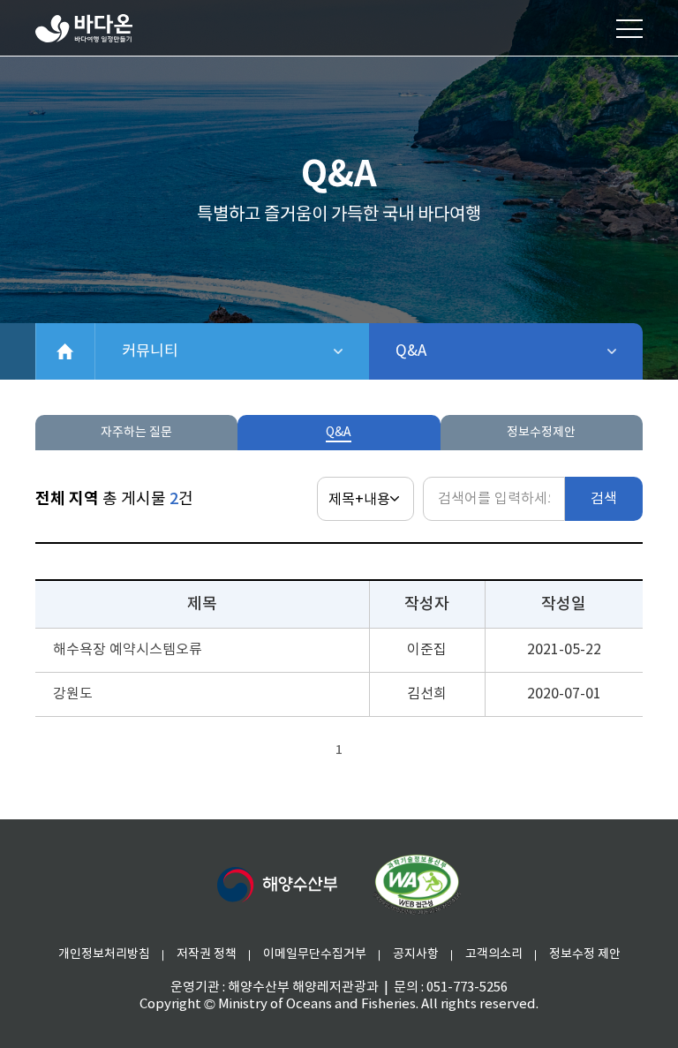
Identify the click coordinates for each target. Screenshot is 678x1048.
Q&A (457, 351)
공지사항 (416, 954)
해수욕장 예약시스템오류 (127, 650)
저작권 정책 (207, 954)
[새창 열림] (417, 885)
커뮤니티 (212, 351)
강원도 (73, 694)
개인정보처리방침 (104, 954)
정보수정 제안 (585, 954)
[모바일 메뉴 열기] (629, 28)
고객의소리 (494, 954)
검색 (604, 499)
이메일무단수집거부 (314, 954)
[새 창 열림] (277, 884)
